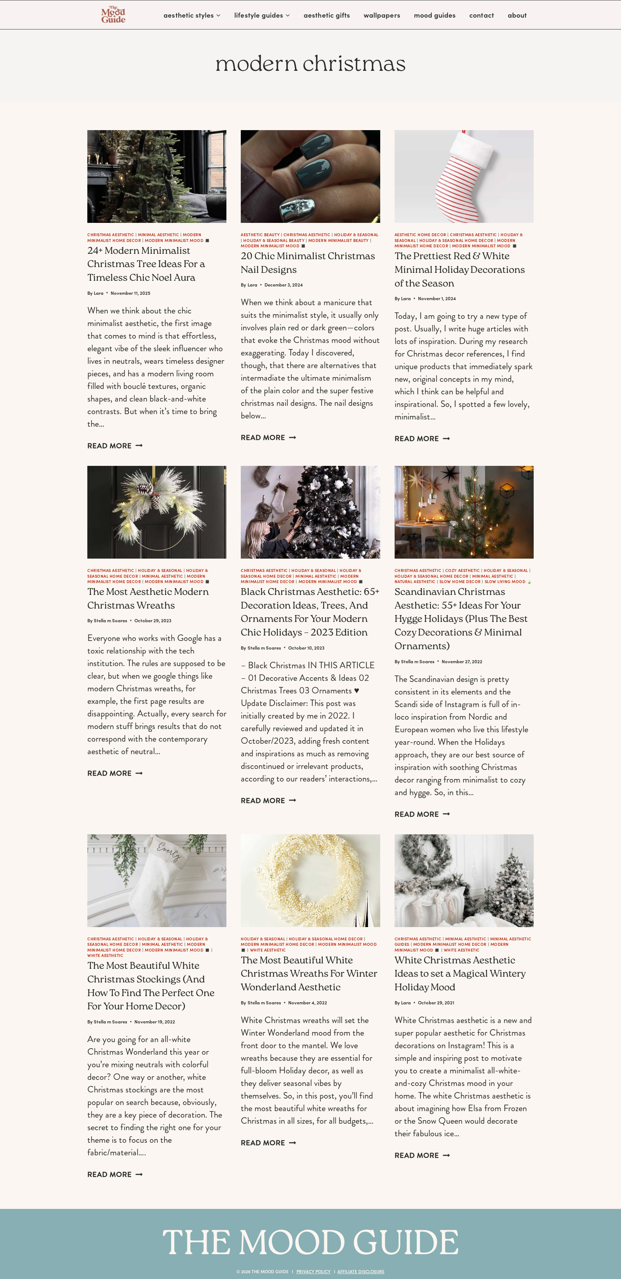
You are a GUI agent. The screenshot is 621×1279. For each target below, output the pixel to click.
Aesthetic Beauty (260, 234)
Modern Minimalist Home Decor (277, 944)
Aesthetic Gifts (327, 14)
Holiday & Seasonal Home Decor (456, 240)
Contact (481, 14)
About (517, 14)
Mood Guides (435, 14)
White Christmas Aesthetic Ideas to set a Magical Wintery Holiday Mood (460, 974)
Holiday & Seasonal (356, 234)
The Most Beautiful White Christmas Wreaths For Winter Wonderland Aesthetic (309, 974)
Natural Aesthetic (415, 581)
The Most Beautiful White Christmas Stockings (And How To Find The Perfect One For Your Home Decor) (151, 987)
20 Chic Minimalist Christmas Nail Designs (308, 264)
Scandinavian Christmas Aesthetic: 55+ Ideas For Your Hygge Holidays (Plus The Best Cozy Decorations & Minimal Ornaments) (461, 620)
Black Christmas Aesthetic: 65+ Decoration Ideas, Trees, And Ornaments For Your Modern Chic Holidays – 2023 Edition (310, 613)
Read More (115, 446)
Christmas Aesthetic (110, 234)
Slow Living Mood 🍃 (508, 581)
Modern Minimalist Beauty (338, 240)
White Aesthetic (105, 955)
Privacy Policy (313, 1271)
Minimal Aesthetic (158, 234)
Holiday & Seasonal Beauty (273, 240)
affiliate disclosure (361, 1271)
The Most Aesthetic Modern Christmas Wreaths (148, 599)
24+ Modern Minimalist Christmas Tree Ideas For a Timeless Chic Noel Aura (146, 265)
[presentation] (156, 176)
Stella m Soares (110, 620)
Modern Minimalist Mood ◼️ (177, 240)
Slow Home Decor (460, 581)
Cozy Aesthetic (462, 570)
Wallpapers (382, 14)
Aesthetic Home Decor (420, 234)
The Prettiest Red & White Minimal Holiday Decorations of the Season (460, 270)
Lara (99, 293)
